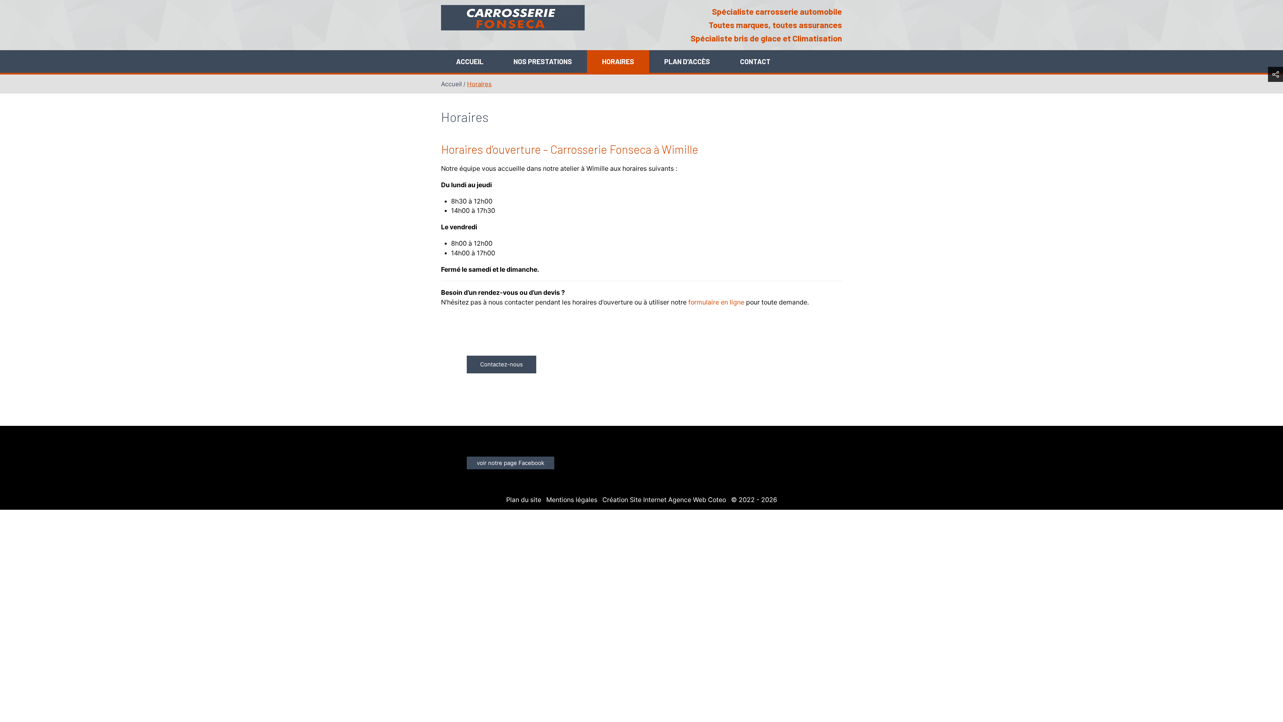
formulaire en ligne (716, 302)
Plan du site (523, 500)
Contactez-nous (501, 364)
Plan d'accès (687, 61)
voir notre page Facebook (510, 463)
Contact (755, 61)
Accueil (469, 61)
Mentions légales (571, 500)
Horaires (618, 61)
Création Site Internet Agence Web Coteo (664, 500)
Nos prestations (543, 61)
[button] (1275, 74)
